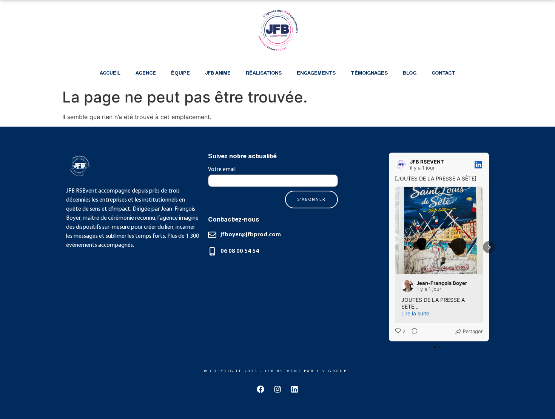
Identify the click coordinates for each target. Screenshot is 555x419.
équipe (180, 72)
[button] (389, 247)
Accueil (110, 72)
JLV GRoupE (333, 371)
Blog (409, 72)
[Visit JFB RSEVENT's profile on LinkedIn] (402, 165)
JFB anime (218, 72)
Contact (443, 72)
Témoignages (369, 72)
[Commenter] (412, 331)
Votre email (222, 170)
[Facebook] (260, 389)
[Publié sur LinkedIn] (478, 164)
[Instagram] (277, 389)
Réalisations (264, 72)
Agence (146, 72)
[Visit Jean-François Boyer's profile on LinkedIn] (408, 286)
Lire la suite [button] (415, 313)
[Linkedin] (294, 389)
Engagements (316, 72)
